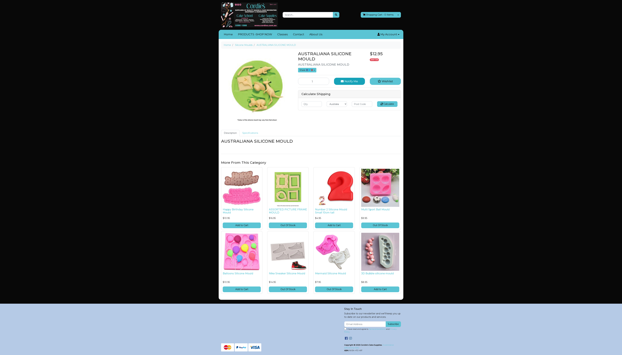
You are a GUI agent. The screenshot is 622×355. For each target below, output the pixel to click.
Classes (282, 34)
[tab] (230, 133)
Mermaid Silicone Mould (330, 273)
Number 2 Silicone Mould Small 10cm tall (331, 211)
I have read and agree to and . (370, 330)
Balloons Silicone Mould (238, 273)
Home (228, 34)
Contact (298, 34)
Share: (302, 70)
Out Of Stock (288, 225)
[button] (388, 34)
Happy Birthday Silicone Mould (238, 211)
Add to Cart (241, 225)
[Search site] (336, 15)
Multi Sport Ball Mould (375, 209)
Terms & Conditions (377, 329)
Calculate (388, 104)
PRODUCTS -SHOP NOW (255, 34)
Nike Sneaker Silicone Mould (287, 273)
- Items (379, 14)
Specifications (250, 133)
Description (230, 133)
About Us (316, 34)
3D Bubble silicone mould (377, 273)
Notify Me (351, 81)
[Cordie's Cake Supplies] (249, 14)
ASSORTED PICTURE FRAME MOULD (288, 211)
